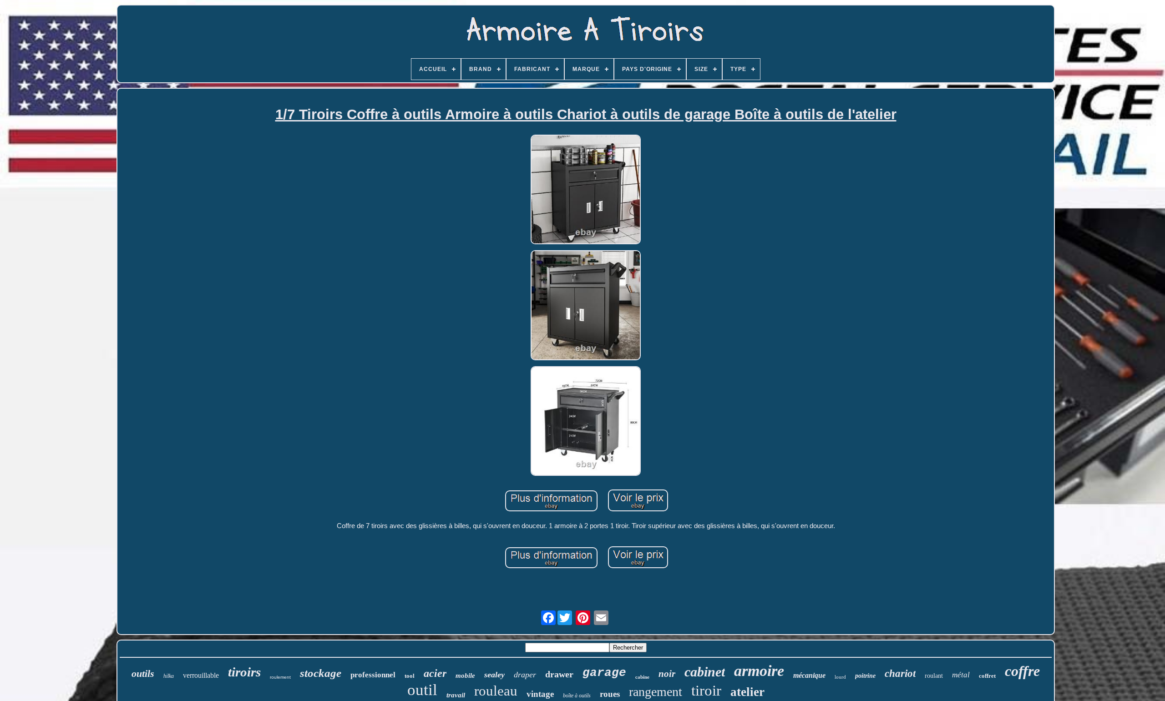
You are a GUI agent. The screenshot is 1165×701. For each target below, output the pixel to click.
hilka (168, 676)
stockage (320, 673)
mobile (465, 675)
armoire (759, 670)
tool (410, 675)
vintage (540, 694)
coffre (1022, 671)
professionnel (372, 675)
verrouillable (201, 675)
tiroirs (244, 672)
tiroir (706, 690)
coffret (987, 675)
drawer (559, 674)
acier (435, 673)
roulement (280, 677)
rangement (655, 692)
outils (143, 673)
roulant (934, 675)
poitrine (865, 675)
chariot (900, 673)
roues (610, 694)
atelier (747, 692)
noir (666, 673)
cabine (642, 677)
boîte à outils (577, 695)
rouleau (495, 691)
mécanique (809, 675)
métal (961, 675)
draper (525, 674)
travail (455, 695)
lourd (840, 677)
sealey (494, 674)
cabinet (704, 671)
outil (422, 690)
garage (604, 673)
